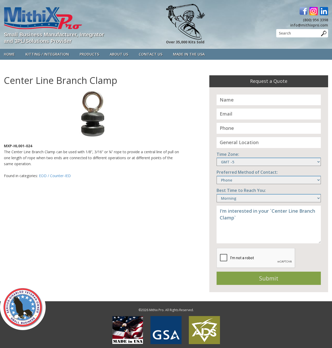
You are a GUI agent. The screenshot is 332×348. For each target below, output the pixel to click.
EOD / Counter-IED (55, 175)
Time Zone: (228, 154)
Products (89, 54)
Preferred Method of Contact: (247, 172)
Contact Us (150, 54)
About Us (119, 54)
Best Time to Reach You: (241, 190)
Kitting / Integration (47, 54)
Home (9, 54)
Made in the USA (189, 54)
